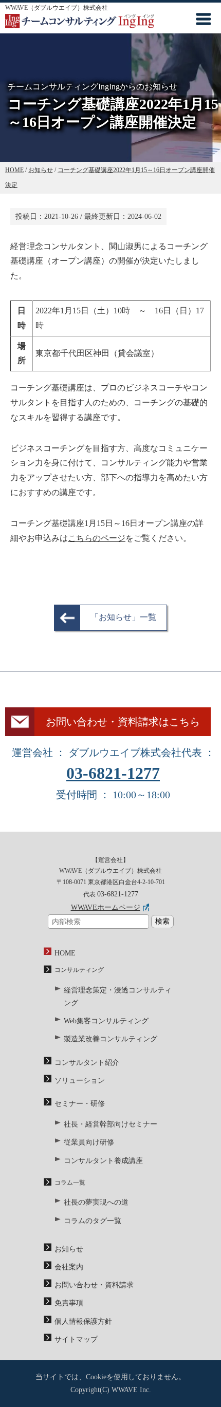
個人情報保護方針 (83, 1321)
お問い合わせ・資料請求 (94, 1285)
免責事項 (68, 1303)
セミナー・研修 (79, 1104)
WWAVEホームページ (105, 907)
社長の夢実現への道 (96, 1202)
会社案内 (68, 1267)
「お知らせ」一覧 (123, 617)
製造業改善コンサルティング (110, 1039)
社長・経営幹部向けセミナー (110, 1124)
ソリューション (79, 1080)
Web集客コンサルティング (106, 1021)
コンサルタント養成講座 (103, 1161)
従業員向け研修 (89, 1142)
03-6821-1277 (113, 773)
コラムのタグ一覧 (92, 1221)
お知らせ (68, 1249)
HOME (65, 953)
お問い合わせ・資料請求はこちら (123, 721)
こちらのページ (96, 538)
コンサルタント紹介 (86, 1062)
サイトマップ (76, 1339)
